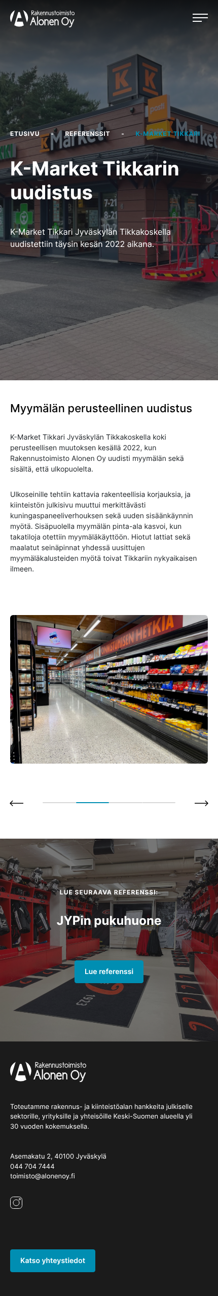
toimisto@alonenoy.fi (42, 1176)
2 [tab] (93, 802)
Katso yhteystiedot (52, 1260)
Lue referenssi (109, 971)
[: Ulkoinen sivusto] (16, 1213)
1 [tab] (59, 802)
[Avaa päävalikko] (200, 19)
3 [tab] (125, 802)
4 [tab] (159, 802)
